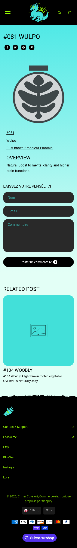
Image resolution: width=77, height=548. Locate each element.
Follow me (10, 437)
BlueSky (8, 457)
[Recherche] (59, 12)
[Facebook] (7, 47)
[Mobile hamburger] (8, 12)
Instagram (10, 467)
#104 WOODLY (18, 370)
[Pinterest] (23, 47)
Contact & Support (15, 426)
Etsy (6, 447)
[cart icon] (70, 12)
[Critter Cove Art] (38, 12)
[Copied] (32, 47)
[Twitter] (15, 47)
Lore (6, 477)
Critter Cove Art (28, 496)
